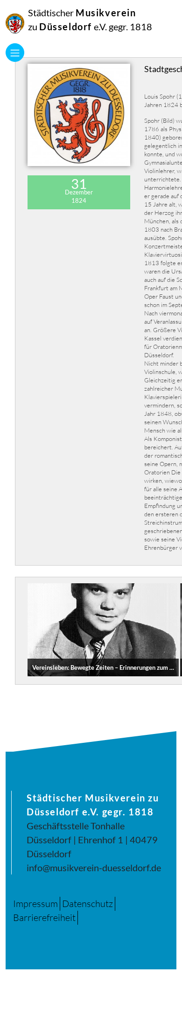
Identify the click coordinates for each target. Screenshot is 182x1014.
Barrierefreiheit (44, 917)
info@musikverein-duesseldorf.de (94, 867)
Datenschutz (87, 903)
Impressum (35, 903)
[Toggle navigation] (15, 52)
